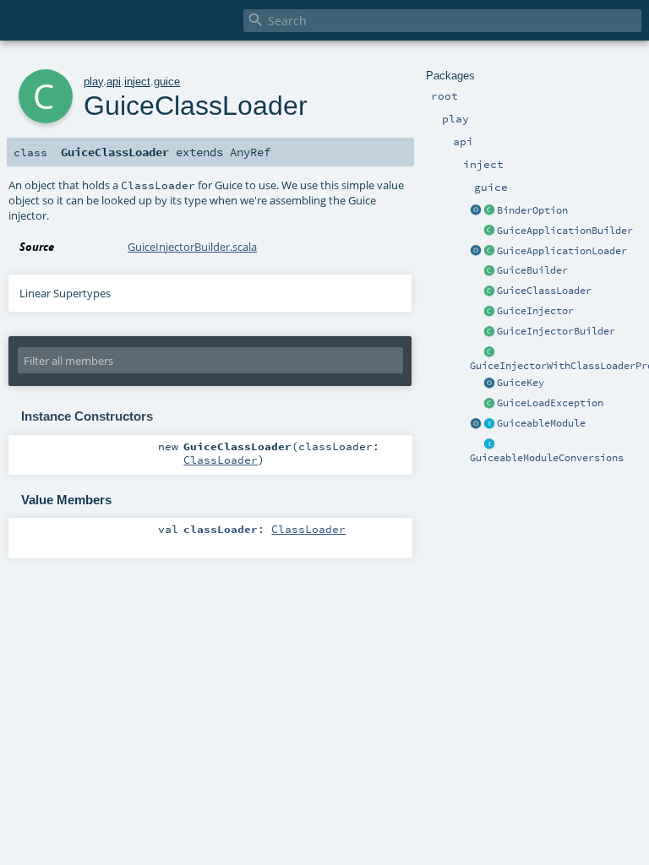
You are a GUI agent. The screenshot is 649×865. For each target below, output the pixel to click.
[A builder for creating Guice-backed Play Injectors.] (489, 271)
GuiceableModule (541, 423)
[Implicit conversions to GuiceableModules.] (489, 444)
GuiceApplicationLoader (562, 251)
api (113, 81)
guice (167, 81)
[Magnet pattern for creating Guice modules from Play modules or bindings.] (489, 424)
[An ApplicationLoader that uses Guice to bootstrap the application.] (489, 251)
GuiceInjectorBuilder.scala (192, 246)
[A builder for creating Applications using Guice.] (489, 231)
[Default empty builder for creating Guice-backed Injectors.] (489, 332)
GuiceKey (520, 383)
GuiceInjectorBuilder (556, 331)
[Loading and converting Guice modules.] (476, 424)
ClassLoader (220, 459)
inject (137, 81)
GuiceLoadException (550, 403)
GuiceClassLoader (544, 290)
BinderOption (532, 210)
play (93, 81)
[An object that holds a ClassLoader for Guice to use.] (489, 291)
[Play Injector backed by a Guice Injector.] (489, 311)
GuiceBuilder (532, 270)
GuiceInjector (535, 311)
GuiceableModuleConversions (547, 458)
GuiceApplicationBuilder (565, 231)
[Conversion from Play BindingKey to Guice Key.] (489, 383)
